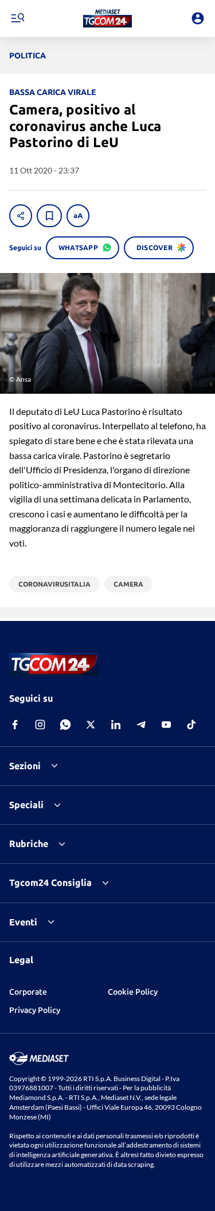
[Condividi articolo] (20, 215)
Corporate (28, 991)
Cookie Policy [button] (133, 991)
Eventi (23, 922)
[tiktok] (191, 724)
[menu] (17, 18)
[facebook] (15, 724)
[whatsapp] (65, 724)
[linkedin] (116, 724)
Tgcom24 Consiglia (50, 882)
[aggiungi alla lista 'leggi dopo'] (49, 215)
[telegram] (141, 724)
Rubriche (28, 843)
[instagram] (40, 724)
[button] (107, 18)
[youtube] (166, 724)
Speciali (26, 805)
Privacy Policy (34, 1010)
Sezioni (25, 766)
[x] (90, 724)
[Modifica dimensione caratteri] (78, 215)
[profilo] (198, 18)
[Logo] (107, 18)
